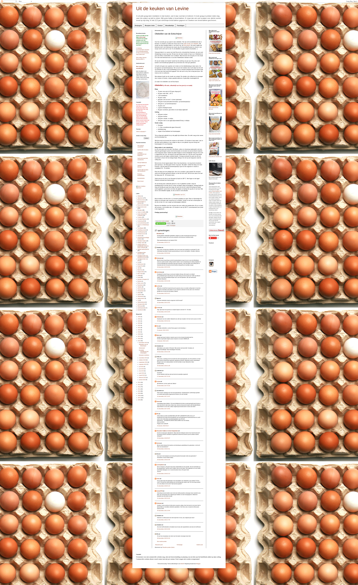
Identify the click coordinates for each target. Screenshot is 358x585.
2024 (139, 321)
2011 (139, 389)
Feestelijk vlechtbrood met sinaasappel (143, 352)
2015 (139, 340)
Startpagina (138, 25)
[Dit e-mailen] (167, 223)
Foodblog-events (142, 230)
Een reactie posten (162, 541)
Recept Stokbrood (142, 162)
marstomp (159, 272)
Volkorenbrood (141, 302)
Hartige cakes (141, 242)
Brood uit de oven (142, 207)
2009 (139, 393)
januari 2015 (142, 379)
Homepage (179, 544)
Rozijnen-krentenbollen (141, 174)
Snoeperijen (141, 290)
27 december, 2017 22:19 (163, 376)
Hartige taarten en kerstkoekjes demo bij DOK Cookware (143, 246)
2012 (139, 386)
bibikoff (182, 563)
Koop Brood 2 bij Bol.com (215, 156)
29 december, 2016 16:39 (163, 351)
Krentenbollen (141, 178)
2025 (139, 319)
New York (140, 273)
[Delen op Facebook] (172, 223)
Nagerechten (141, 271)
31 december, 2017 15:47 (163, 396)
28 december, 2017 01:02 (163, 385)
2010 (139, 391)
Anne (158, 478)
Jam (139, 268)
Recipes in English (142, 279)
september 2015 (143, 362)
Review (139, 281)
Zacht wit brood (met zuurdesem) (143, 159)
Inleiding (139, 48)
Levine (158, 286)
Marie (158, 335)
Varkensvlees (141, 298)
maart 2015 (142, 375)
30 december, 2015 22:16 (163, 321)
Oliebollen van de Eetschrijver (143, 345)
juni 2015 (141, 368)
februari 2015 (142, 377)
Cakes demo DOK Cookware (142, 214)
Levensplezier (160, 464)
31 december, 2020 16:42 (163, 498)
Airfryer (139, 196)
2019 (139, 332)
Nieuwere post (159, 544)
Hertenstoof (142, 348)
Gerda (158, 443)
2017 (139, 336)
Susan (158, 401)
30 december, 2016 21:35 (163, 365)
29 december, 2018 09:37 (163, 438)
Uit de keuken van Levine (162, 8)
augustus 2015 (143, 364)
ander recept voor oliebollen (191, 43)
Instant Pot (140, 266)
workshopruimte (142, 308)
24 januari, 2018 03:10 (163, 425)
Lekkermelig (142, 37)
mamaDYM (159, 491)
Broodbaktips (169, 25)
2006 (139, 400)
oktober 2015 (142, 360)
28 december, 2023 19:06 (163, 529)
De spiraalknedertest (142, 51)
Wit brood (140, 306)
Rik (157, 413)
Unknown (159, 258)
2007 (139, 397)
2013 (139, 384)
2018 (139, 334)
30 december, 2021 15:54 (163, 510)
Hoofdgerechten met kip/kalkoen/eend (143, 256)
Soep (139, 292)
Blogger (198, 563)
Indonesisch (141, 264)
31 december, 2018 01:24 (163, 486)
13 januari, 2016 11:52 (162, 341)
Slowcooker (140, 289)
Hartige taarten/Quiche (143, 249)
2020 (139, 329)
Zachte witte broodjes (143, 149)
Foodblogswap (141, 232)
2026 (139, 316)
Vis (138, 300)
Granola (140, 235)
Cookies (140, 217)
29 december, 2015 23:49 (163, 281)
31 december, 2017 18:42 (163, 408)
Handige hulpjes (142, 241)
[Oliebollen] (179, 38)
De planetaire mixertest (143, 49)
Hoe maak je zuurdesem (141, 146)
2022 (139, 325)
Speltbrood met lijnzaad (141, 166)
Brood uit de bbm (142, 205)
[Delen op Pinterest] (174, 223)
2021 (139, 327)
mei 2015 (141, 371)
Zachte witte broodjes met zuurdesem (143, 170)
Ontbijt (139, 275)
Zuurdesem (140, 310)
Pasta (139, 277)
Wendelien (159, 233)
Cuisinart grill (141, 221)
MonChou (140, 270)
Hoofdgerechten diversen (142, 253)
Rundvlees (140, 285)
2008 (139, 395)
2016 (139, 338)
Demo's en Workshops (143, 224)
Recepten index (150, 25)
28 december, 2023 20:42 (163, 538)
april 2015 (142, 373)
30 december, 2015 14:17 (163, 293)
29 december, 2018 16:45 (163, 459)
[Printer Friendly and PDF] (161, 223)
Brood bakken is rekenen (142, 202)
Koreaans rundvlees (144, 355)
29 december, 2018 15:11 (163, 449)
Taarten (139, 294)
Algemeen (140, 198)
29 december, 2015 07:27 (163, 242)
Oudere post (200, 544)
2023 (139, 323)
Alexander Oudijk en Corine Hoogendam (167, 431)
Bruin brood (140, 181)
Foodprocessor (141, 233)
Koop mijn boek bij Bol (214, 53)
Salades (140, 287)
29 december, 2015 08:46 (163, 253)
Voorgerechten (141, 304)
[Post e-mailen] (172, 221)
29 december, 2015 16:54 (163, 267)
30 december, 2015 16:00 (163, 311)
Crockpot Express (142, 219)
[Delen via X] (171, 223)
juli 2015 (141, 366)
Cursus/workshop (142, 223)
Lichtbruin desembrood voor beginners (142, 154)
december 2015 (143, 342)
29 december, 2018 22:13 (163, 473)
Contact (160, 25)
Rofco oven (140, 283)
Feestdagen (180, 25)
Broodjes (140, 210)
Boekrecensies (141, 200)
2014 (139, 382)
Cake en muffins (142, 212)
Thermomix (140, 296)
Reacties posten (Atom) (168, 547)
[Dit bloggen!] (169, 223)
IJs (138, 262)
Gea (158, 326)
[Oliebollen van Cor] (179, 194)
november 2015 (143, 358)
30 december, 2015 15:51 (163, 302)
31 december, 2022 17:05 (163, 519)
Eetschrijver (187, 45)
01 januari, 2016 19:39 (163, 330)
